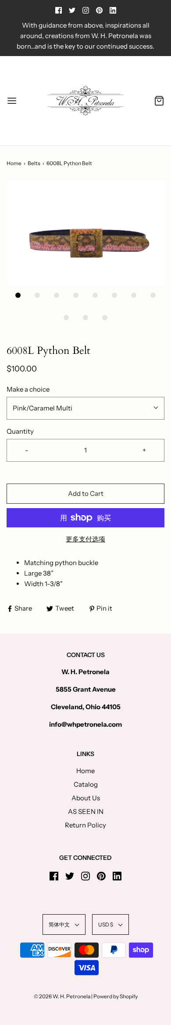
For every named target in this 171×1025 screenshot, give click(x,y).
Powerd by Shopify (115, 996)
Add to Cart (85, 493)
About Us (85, 798)
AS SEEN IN (85, 811)
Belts (34, 163)
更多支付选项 (85, 539)
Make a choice (28, 389)
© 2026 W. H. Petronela (62, 996)
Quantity (20, 431)
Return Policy (85, 825)
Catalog (86, 784)
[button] (85, 233)
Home (14, 163)
